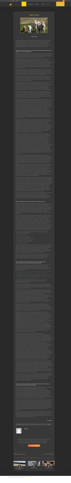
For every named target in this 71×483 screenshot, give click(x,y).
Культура (37, 4)
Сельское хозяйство (42, 424)
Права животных (37, 424)
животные (33, 424)
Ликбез (24, 424)
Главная (24, 4)
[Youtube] (12, 1)
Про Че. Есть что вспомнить (49, 454)
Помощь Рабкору (60, 4)
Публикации (30, 4)
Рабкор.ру (26, 428)
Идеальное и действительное (20, 454)
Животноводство (29, 424)
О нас (48, 4)
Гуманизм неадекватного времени (19, 469)
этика (46, 424)
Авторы (43, 4)
